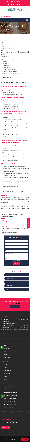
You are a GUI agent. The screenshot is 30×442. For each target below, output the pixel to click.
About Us (6, 337)
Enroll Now (8, 282)
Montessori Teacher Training (10, 392)
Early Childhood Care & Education (11, 387)
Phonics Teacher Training (9, 401)
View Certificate (10, 278)
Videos (5, 376)
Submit (16, 263)
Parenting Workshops (9, 413)
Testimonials (7, 340)
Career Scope (7, 348)
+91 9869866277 (7, 15)
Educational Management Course (11, 410)
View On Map (6, 427)
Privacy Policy (7, 357)
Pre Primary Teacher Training (10, 395)
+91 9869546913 (7, 16)
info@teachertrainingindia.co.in (15, 1)
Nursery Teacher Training (9, 389)
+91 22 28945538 (7, 329)
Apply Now (6, 367)
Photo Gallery (9, 285)
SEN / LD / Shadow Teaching (10, 398)
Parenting (6, 354)
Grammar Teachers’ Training (10, 404)
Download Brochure (11, 275)
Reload (18, 260)
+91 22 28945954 (24, 327)
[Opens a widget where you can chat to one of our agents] (25, 439)
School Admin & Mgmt (9, 407)
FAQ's (7, 289)
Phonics (5, 351)
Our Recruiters (7, 342)
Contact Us (6, 379)
